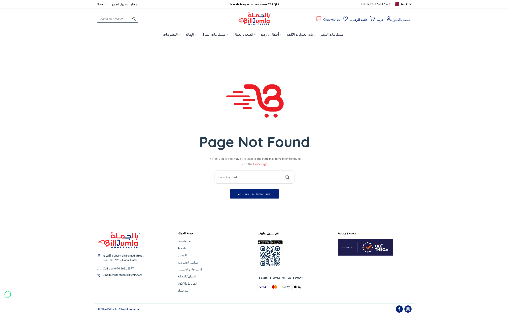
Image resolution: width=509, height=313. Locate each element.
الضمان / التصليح (187, 276)
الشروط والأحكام (187, 283)
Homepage (260, 164)
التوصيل (182, 255)
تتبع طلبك (183, 290)
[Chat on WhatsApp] (8, 293)
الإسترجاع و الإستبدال (190, 269)
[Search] (134, 19)
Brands (101, 4)
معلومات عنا (185, 241)
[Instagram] (408, 309)
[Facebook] (399, 309)
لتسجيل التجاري (120, 4)
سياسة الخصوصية (188, 262)
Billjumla (112, 309)
